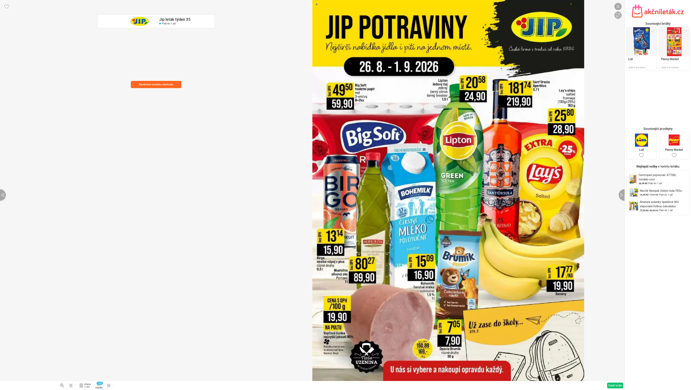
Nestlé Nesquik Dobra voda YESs (661, 190)
